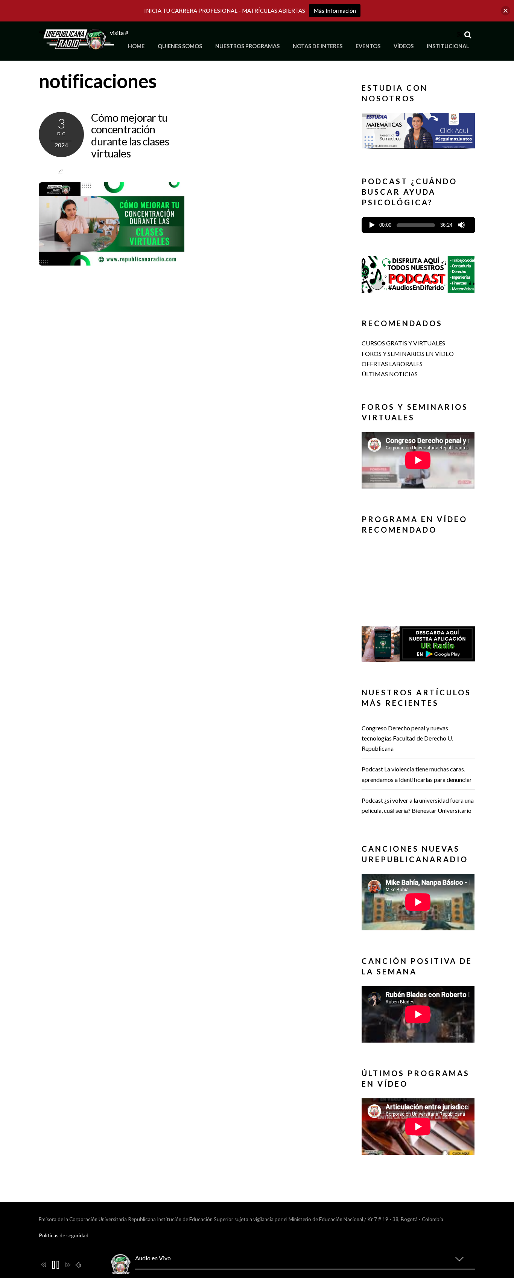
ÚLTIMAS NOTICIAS (390, 373)
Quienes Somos (180, 46)
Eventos (368, 46)
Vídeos (404, 46)
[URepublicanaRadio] (76, 45)
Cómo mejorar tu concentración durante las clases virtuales (130, 135)
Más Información (334, 10)
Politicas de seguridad (63, 1235)
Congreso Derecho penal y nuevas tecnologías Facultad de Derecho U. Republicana (407, 738)
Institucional (448, 46)
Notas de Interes (317, 46)
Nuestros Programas (247, 46)
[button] (418, 129)
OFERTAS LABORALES (392, 363)
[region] (418, 133)
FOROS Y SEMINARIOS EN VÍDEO (408, 353)
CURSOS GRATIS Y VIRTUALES (403, 343)
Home (136, 46)
